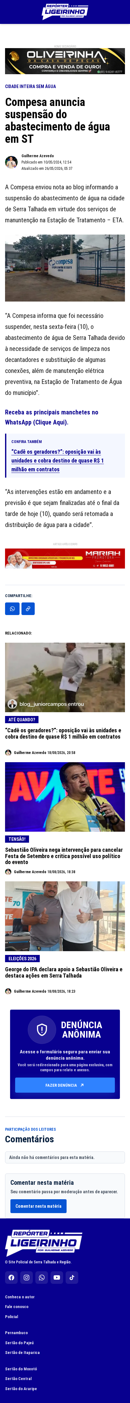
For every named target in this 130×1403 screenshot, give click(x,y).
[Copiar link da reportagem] (28, 608)
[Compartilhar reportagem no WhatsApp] (12, 608)
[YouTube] (56, 1277)
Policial (11, 1316)
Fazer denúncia (61, 1085)
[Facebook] (11, 1277)
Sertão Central (18, 1378)
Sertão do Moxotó (21, 1369)
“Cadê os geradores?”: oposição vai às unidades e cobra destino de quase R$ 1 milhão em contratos (57, 460)
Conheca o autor (20, 1297)
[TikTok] (72, 1277)
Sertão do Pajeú (19, 1342)
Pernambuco (16, 1332)
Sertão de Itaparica (22, 1352)
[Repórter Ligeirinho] (65, 12)
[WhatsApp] (41, 1277)
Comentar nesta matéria (38, 1206)
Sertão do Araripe (21, 1388)
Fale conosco (16, 1306)
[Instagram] (26, 1277)
